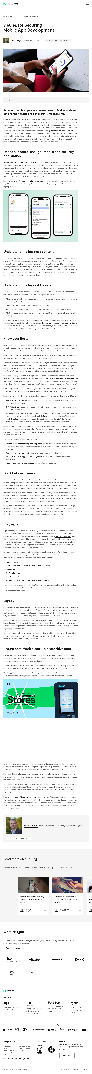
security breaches (63, 536)
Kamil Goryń (16, 40)
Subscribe (66, 1055)
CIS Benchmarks (13, 573)
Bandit (57, 419)
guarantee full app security (61, 131)
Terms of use (76, 1070)
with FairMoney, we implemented (28, 181)
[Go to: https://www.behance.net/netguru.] (19, 1058)
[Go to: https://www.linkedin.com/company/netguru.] (27, 1058)
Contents (9, 100)
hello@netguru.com (10, 1059)
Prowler (46, 416)
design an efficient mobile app (23, 797)
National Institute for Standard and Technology (26, 580)
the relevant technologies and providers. (59, 323)
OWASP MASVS (12, 569)
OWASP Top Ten (13, 562)
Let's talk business (11, 948)
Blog (5, 16)
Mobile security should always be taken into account (26, 162)
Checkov (14, 419)
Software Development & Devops (24, 16)
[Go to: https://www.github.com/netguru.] (23, 1058)
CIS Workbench (12, 577)
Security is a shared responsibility (61, 378)
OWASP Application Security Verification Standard (28, 566)
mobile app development (30, 110)
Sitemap (86, 1070)
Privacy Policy (64, 1070)
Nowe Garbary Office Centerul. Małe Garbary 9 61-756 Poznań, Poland (9, 1050)
